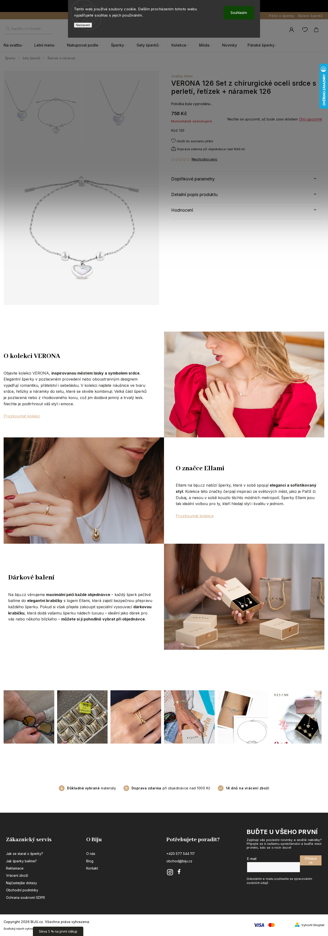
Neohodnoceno (204, 159)
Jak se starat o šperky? (24, 854)
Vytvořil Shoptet (312, 925)
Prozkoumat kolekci (22, 416)
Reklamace (15, 868)
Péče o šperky (281, 16)
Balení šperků (310, 16)
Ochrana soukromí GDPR (25, 897)
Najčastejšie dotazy (21, 883)
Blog (89, 861)
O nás (90, 854)
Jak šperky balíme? (21, 861)
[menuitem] (16, 45)
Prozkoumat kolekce (195, 515)
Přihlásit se (311, 860)
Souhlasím (239, 12)
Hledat (7, 29)
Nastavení (83, 25)
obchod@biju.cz (179, 861)
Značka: (182, 76)
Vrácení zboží (17, 875)
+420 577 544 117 (180, 854)
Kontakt (92, 868)
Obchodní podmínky (22, 890)
